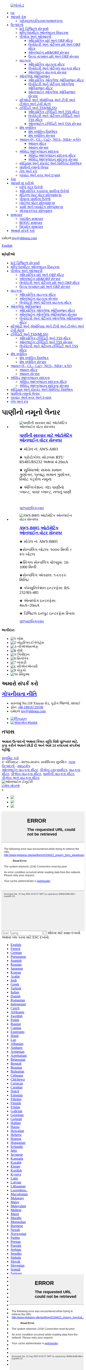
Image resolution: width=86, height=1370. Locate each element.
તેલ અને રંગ (28, 171)
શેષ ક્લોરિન (27, 128)
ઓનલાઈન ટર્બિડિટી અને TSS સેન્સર (54, 124)
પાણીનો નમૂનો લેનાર (34, 167)
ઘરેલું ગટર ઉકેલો (31, 187)
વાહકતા (25, 60)
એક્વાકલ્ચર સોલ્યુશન (35, 211)
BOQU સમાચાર (30, 223)
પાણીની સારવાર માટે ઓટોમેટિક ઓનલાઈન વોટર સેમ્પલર (45, 438)
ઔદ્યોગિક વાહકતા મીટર (46, 64)
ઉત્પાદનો (17, 25)
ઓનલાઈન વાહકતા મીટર (20, 770)
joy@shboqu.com (24, 238)
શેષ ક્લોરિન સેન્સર (41, 135)
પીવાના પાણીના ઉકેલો (34, 199)
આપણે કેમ (18, 17)
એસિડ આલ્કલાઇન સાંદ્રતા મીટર (52, 155)
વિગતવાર (37, 508)
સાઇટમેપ (23, 766)
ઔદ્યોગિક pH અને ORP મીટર (50, 40)
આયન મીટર (37, 143)
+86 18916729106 (30, 707)
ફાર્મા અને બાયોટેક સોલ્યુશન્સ (41, 207)
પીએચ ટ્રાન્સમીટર (53, 770)
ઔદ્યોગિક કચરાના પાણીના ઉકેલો (44, 191)
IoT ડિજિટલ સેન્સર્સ (34, 29)
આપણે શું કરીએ (22, 183)
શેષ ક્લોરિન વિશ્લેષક (43, 132)
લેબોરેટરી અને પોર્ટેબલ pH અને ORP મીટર (49, 283)
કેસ (13, 179)
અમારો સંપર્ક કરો (23, 230)
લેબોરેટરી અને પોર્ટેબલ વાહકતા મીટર (54, 68)
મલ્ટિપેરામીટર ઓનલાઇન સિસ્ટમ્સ (43, 33)
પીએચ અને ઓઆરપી (35, 36)
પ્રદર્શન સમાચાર (31, 219)
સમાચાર (16, 215)
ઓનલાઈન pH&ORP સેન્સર (48, 52)
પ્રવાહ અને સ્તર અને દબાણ (39, 175)
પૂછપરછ (25, 508)
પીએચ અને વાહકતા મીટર (20, 778)
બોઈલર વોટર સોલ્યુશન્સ (37, 203)
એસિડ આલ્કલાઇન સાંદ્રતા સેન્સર (53, 159)
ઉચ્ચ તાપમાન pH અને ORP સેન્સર (53, 56)
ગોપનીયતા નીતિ (19, 694)
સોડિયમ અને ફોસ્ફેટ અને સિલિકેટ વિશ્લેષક (50, 163)
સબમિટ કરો (10, 758)
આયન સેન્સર (38, 147)
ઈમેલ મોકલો (11, 786)
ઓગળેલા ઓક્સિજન (34, 76)
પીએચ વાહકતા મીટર (26, 774)
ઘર (13, 13)
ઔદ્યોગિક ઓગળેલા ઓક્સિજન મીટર (56, 80)
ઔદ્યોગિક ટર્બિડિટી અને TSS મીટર (53, 112)
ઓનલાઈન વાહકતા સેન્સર (47, 72)
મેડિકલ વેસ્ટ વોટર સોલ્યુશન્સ (40, 195)
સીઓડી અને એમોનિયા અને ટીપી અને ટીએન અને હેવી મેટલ (47, 102)
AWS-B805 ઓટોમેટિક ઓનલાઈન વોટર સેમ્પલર (40, 530)
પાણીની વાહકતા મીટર (58, 774)
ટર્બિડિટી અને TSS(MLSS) (38, 108)
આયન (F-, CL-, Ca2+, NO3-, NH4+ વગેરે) (50, 139)
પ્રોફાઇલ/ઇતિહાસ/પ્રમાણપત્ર (41, 21)
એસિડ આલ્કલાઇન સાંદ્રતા (39, 151)
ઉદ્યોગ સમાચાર (31, 227)
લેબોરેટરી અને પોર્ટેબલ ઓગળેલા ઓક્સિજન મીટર (51, 86)
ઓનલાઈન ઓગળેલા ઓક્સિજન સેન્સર (48, 314)
